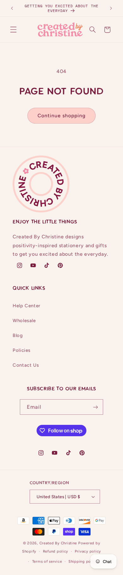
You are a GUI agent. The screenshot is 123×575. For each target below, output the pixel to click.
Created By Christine (58, 543)
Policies (22, 350)
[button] (13, 29)
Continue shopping (62, 116)
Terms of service (47, 561)
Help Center (26, 306)
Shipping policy (82, 561)
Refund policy (55, 551)
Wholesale (24, 320)
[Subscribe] (95, 407)
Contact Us (26, 365)
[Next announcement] (111, 8)
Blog (18, 335)
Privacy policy (88, 551)
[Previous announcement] (12, 8)
